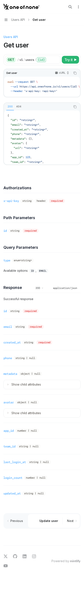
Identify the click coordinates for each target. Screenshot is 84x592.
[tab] (10, 106)
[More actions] (78, 7)
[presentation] (42, 87)
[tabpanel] (42, 137)
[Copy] (56, 60)
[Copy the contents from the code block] (75, 73)
